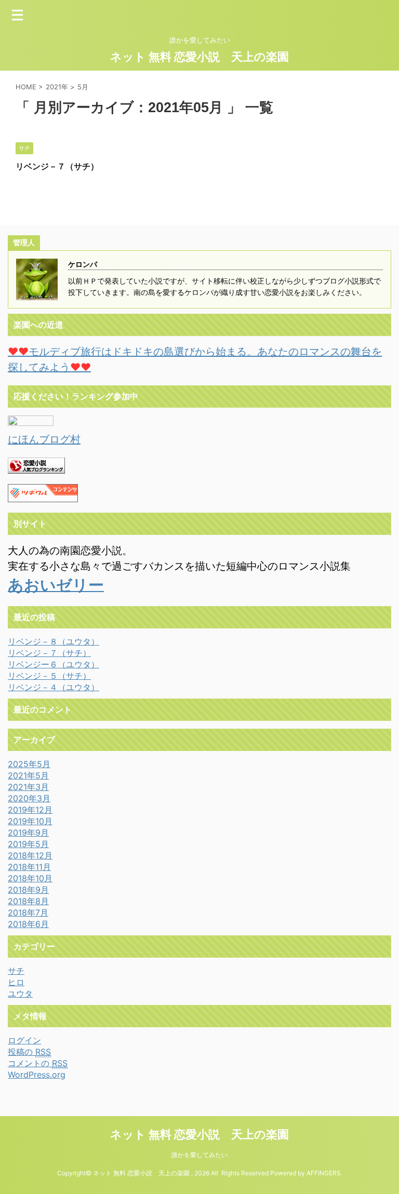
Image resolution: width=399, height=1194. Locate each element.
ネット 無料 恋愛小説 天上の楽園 (199, 56)
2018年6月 (28, 924)
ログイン (24, 1040)
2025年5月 (29, 764)
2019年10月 (30, 821)
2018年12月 (30, 855)
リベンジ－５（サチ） (49, 675)
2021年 (57, 87)
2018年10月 (30, 878)
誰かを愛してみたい (199, 1155)
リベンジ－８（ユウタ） (53, 641)
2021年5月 (28, 775)
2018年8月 (28, 901)
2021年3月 (28, 787)
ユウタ (20, 993)
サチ (16, 970)
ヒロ (16, 982)
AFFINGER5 (323, 1173)
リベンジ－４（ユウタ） (53, 687)
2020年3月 (29, 798)
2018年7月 (28, 912)
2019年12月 (30, 809)
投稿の (29, 1052)
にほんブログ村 (44, 439)
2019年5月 (28, 844)
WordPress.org (36, 1074)
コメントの (38, 1063)
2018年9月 (28, 889)
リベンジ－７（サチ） (57, 166)
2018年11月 (29, 867)
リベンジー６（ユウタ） (53, 664)
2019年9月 (28, 832)
